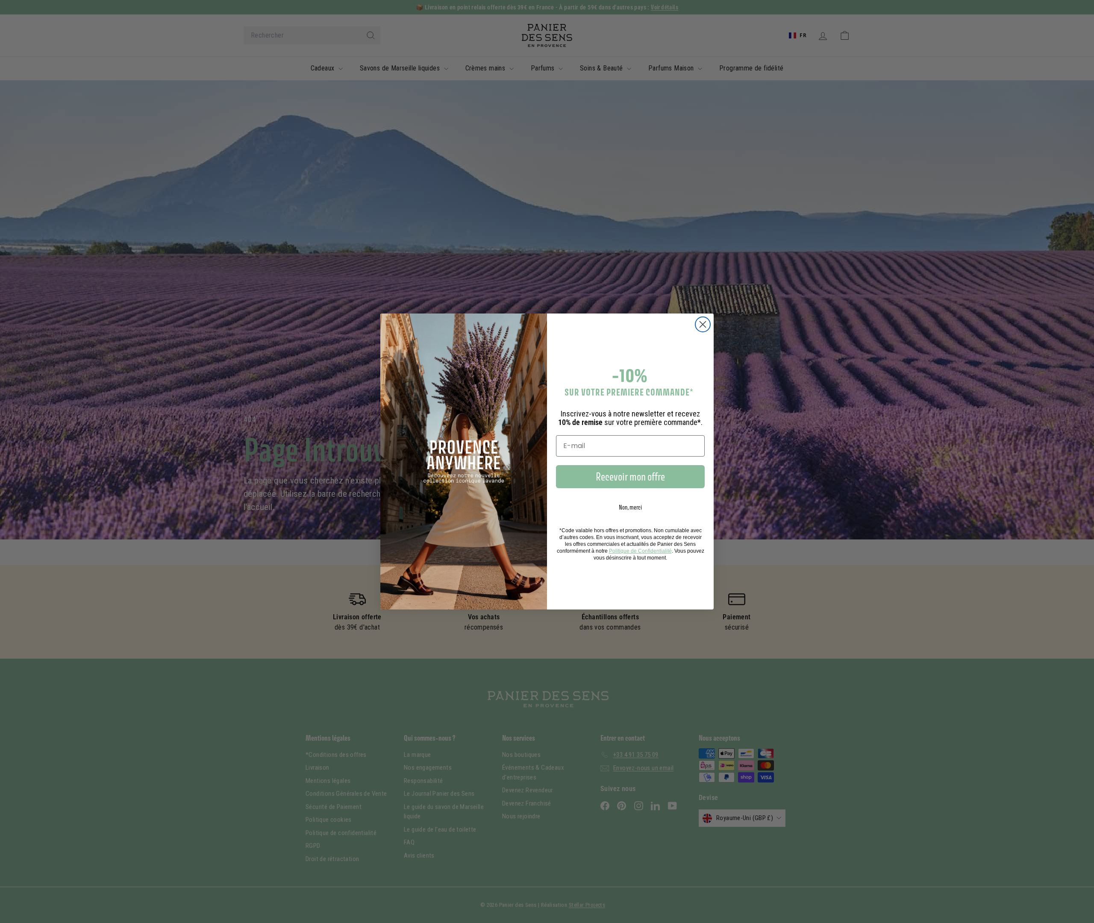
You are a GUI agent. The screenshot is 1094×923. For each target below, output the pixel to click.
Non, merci (630, 507)
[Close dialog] (702, 324)
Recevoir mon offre (630, 476)
